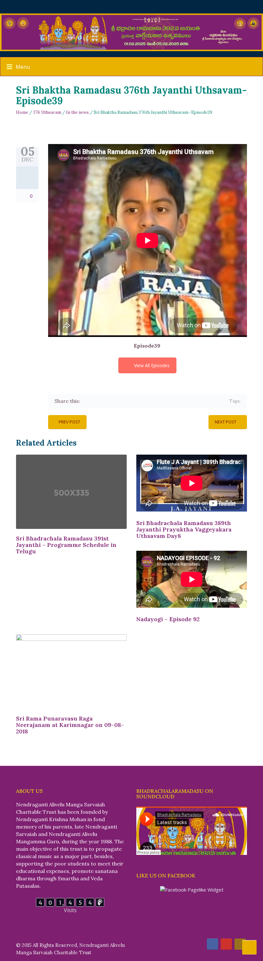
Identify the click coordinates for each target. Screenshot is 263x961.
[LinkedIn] (123, 401)
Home (22, 112)
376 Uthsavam (47, 112)
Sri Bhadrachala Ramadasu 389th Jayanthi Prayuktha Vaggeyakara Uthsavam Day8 (184, 529)
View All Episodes (152, 365)
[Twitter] (95, 401)
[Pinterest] (114, 401)
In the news (77, 112)
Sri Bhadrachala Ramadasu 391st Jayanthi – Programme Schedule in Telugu (66, 545)
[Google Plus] (104, 401)
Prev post (69, 422)
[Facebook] (86, 401)
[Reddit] (132, 401)
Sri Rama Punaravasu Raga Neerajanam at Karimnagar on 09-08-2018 (70, 725)
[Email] (142, 401)
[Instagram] (240, 944)
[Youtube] (226, 944)
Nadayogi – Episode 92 (167, 619)
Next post (225, 422)
